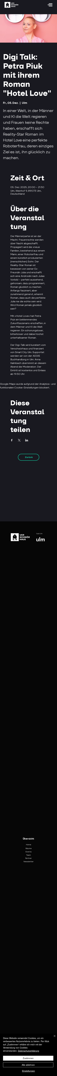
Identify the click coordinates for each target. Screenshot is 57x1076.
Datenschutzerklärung (28, 1050)
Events (28, 852)
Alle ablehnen (28, 1064)
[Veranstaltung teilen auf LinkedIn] (26, 440)
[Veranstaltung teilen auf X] (19, 440)
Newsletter (29, 861)
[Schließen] (52, 1037)
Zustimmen (28, 1058)
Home (28, 844)
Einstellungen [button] (28, 1070)
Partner (28, 858)
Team (28, 855)
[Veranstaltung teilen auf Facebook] (11, 440)
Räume (29, 848)
